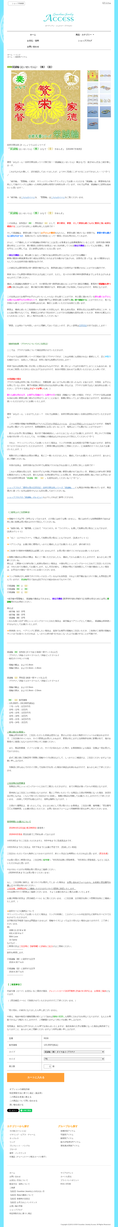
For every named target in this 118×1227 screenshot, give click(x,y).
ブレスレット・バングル (20, 1146)
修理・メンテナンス (18, 1153)
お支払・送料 (33, 41)
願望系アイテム (21, 57)
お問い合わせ (33, 47)
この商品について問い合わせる (23, 1101)
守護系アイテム (67, 1135)
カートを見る (66, 1177)
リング (17, 55)
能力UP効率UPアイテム (71, 1142)
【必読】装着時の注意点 (20, 1199)
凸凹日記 (83, 325)
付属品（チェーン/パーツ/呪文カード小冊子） (28, 1157)
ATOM (68, 1184)
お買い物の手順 (16, 1206)
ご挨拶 (12, 1188)
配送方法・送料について (20, 1184)
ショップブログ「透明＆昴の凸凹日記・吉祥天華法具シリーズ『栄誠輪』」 (41, 487)
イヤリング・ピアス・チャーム (22, 1135)
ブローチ (13, 1149)
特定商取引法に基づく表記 (21, 1213)
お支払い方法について (19, 1180)
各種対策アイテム (68, 1131)
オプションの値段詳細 (20, 1089)
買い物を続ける (17, 1105)
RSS (62, 1184)
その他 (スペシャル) (18, 1131)
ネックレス (14, 1138)
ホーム (33, 35)
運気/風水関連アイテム (70, 1146)
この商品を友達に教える (20, 1097)
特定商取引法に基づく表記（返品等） (26, 1093)
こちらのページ (28, 197)
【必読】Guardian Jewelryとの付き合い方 (27, 1191)
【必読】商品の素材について (21, 1195)
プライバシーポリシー (70, 1180)
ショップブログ (85, 41)
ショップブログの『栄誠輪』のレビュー (25, 497)
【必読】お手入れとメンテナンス (23, 1202)
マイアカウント (67, 1173)
